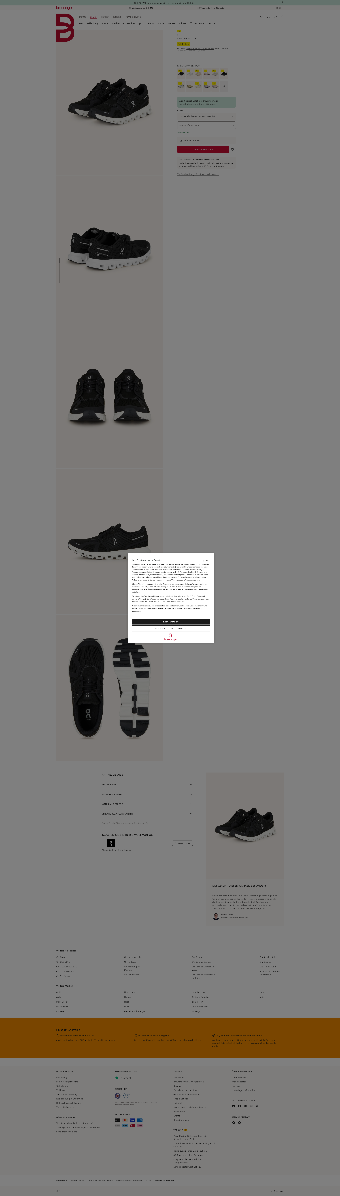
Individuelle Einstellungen (170, 628)
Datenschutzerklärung (191, 608)
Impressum (136, 611)
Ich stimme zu (170, 621)
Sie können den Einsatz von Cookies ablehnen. (164, 601)
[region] (171, 598)
